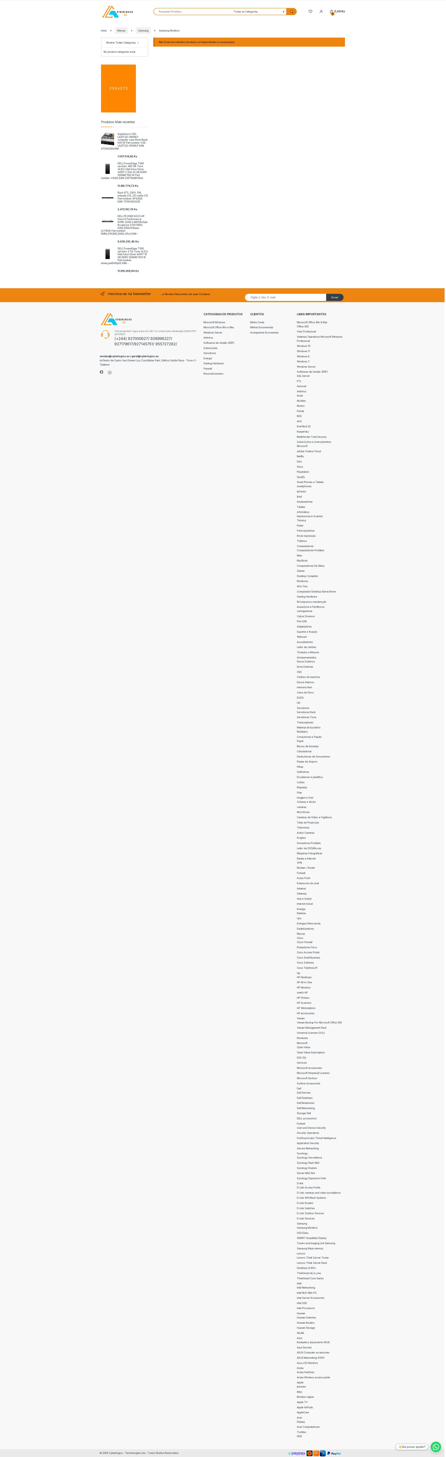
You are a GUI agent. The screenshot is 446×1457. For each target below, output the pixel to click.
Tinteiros (302, 540)
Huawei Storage (306, 1327)
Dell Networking (306, 1108)
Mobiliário (302, 731)
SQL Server (303, 375)
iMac (299, 555)
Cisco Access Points (308, 952)
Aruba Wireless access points (313, 1377)
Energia (207, 358)
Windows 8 (303, 356)
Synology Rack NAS (308, 1162)
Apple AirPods (305, 1407)
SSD (299, 671)
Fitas (299, 792)
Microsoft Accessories (309, 1067)
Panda (300, 411)
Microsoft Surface (307, 1078)
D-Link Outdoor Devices (310, 1213)
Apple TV (302, 1402)
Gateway (302, 893)
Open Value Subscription (311, 1052)
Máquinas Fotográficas (309, 853)
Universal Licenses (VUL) (311, 1032)
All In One (302, 586)
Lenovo (301, 1253)
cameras (301, 807)
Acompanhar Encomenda (264, 332)
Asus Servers (304, 1347)
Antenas (301, 888)
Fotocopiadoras (306, 530)
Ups (299, 918)
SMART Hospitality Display (311, 1237)
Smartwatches (305, 501)
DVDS (300, 697)
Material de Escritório (309, 727)
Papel (300, 741)
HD (298, 702)
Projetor (301, 837)
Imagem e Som (305, 797)
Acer (299, 1417)
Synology (302, 1153)
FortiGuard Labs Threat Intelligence (316, 1138)
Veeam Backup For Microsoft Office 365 (319, 1022)
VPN (299, 862)
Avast (300, 395)
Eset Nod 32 (303, 426)
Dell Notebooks (305, 1102)
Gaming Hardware (213, 363)
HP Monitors (303, 987)
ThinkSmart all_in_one (309, 1273)
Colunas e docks (306, 801)
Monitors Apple (305, 1396)
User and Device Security (311, 1127)
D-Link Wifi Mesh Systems (311, 1197)
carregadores (304, 611)
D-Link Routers (305, 1202)
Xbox (300, 466)
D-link (300, 1183)
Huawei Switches (306, 1317)
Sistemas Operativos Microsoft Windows (319, 336)
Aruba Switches (305, 1372)
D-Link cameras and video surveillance (319, 1192)
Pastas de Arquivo (307, 761)
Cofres (301, 782)
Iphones (301, 491)
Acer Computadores (308, 1426)
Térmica (301, 520)
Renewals (302, 1037)
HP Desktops (304, 977)
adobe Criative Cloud (309, 451)
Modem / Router (306, 867)
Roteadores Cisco (307, 947)
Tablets (301, 506)
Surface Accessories (308, 1083)
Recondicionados (213, 373)
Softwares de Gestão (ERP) (218, 342)
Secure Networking (308, 1148)
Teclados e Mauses (308, 652)
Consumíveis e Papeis (309, 736)
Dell (299, 1088)
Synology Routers (307, 1168)
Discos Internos (305, 682)
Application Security (308, 1143)
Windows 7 (303, 361)
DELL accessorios (307, 1118)
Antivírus (208, 337)
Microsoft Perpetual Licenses (313, 1072)
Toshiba (301, 1432)
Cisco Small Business (308, 957)
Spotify (301, 477)
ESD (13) (301, 1057)
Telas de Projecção (308, 822)
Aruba (300, 1367)
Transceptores (305, 722)
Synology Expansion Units (311, 1178)
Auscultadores (305, 642)
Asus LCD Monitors (307, 1362)
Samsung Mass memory (310, 1248)
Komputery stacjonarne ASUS (313, 1342)
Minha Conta (257, 322)
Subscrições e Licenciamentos (314, 441)
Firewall (207, 368)
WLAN (300, 1333)
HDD (299, 1436)
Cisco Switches (305, 962)
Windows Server (212, 332)
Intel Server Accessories (310, 1297)
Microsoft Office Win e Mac (218, 327)
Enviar (334, 297)
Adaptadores (304, 626)
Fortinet (301, 1123)
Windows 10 (303, 345)
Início (104, 30)
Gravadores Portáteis (309, 843)
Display (301, 1421)
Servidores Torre (306, 717)
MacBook (302, 560)
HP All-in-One (304, 982)
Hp (298, 973)
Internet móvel (305, 903)
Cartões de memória (308, 677)
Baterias (301, 913)
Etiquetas (302, 787)
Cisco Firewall (304, 942)
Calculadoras (304, 751)
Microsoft (302, 446)
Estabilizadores (305, 928)
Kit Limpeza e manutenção (311, 601)
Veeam (301, 1018)
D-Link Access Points (308, 1187)
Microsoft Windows (214, 322)
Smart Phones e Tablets (310, 482)
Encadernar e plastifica (310, 777)
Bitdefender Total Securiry (312, 436)
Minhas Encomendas (261, 327)
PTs (299, 381)
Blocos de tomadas (308, 746)
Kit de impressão (306, 535)
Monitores (302, 581)
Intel (299, 1283)
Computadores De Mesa (310, 565)
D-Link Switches (306, 1208)
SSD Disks (302, 1232)
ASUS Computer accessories (313, 1352)
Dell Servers (304, 1092)
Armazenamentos (306, 657)
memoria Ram (304, 687)
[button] (436, 1447)
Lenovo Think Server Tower (313, 1257)
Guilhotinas (303, 771)
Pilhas (300, 766)
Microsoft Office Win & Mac (312, 322)
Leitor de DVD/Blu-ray (309, 848)
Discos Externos (306, 661)
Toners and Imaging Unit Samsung (316, 1243)
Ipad (299, 496)
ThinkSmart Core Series (310, 1278)
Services (302, 1062)
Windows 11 (303, 351)
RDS (299, 416)
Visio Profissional (306, 331)
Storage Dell (304, 1113)
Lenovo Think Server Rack (312, 1262)
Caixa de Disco (305, 692)
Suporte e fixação (307, 631)
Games (301, 570)
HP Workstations (306, 1008)
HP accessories (305, 1013)
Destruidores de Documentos (313, 756)
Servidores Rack (306, 712)
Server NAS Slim (306, 1173)
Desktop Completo (307, 576)
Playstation (303, 471)
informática (303, 511)
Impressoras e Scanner (310, 516)
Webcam (302, 636)
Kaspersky (303, 431)
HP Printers (303, 997)
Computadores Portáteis (310, 550)
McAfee (301, 400)
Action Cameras (305, 832)
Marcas (121, 30)
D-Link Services (306, 1218)
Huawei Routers (306, 1322)
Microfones (303, 812)
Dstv (299, 461)
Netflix (300, 456)
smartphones (304, 486)
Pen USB (302, 621)
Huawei (301, 1313)
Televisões (303, 827)
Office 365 (303, 326)
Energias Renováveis (309, 923)
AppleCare (303, 1412)
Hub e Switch (304, 898)
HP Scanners (304, 1002)
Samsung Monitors (307, 1227)
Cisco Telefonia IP (307, 967)
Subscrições (210, 348)
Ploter (300, 525)
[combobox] (192, 11)
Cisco (300, 937)
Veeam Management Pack (311, 1027)
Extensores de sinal (308, 883)
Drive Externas (305, 666)
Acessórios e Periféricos (311, 606)
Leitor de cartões (306, 647)
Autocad (301, 386)
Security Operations (308, 1132)
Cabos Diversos (306, 616)
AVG (299, 421)
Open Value (303, 1047)
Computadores (305, 546)
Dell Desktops (305, 1097)
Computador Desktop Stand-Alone (316, 591)
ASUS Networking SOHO (311, 1357)
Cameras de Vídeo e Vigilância (314, 817)
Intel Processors (306, 1308)
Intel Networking (306, 1287)
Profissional (303, 340)
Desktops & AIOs (306, 1267)
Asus (299, 1338)
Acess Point (303, 878)
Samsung (143, 30)
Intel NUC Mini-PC (307, 1292)
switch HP (302, 992)
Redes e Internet (306, 858)
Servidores (209, 353)
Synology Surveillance (309, 1157)
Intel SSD (302, 1303)
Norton (301, 405)
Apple (300, 1382)
